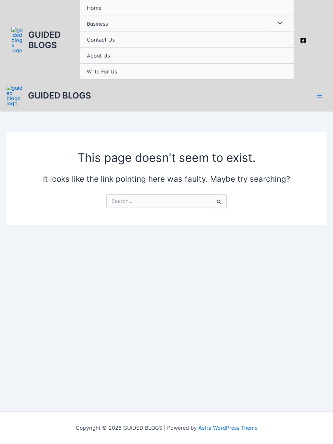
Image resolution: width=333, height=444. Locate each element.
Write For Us (102, 71)
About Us (98, 55)
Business (97, 23)
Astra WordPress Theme (228, 427)
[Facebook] (303, 40)
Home (94, 8)
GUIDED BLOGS (44, 40)
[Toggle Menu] (278, 23)
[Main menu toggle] (319, 95)
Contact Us (101, 39)
